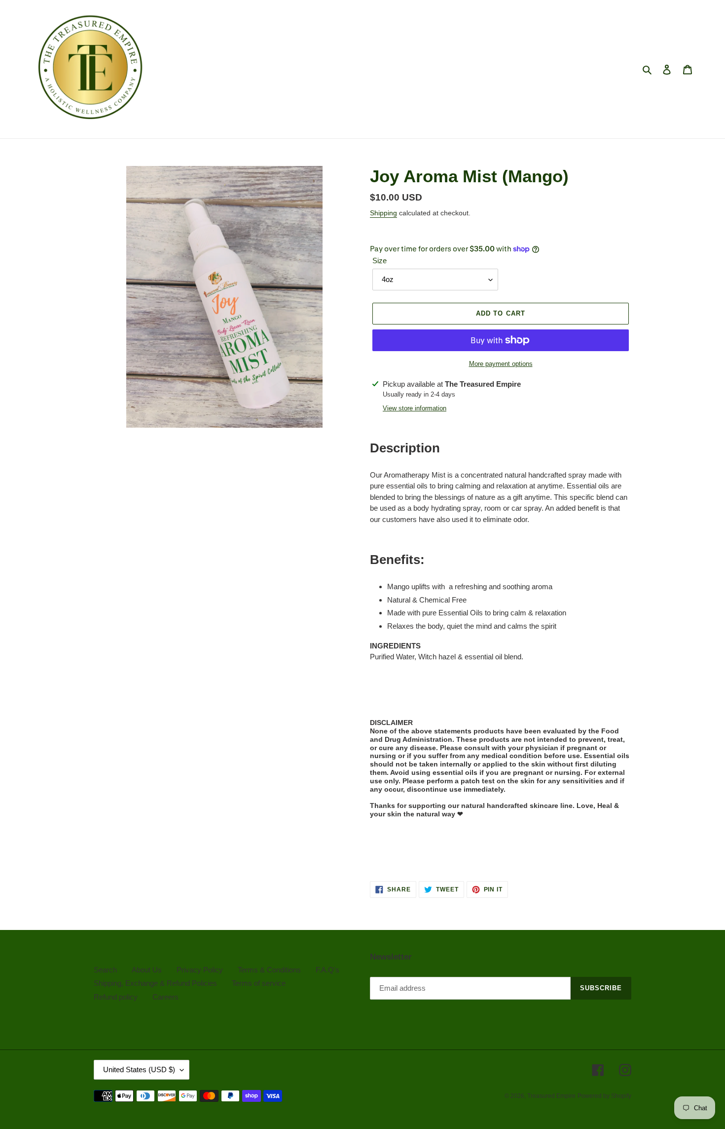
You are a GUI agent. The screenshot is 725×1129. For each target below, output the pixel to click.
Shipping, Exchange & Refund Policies (155, 983)
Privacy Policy (200, 970)
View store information (414, 408)
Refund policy (116, 997)
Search (105, 970)
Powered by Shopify (604, 1095)
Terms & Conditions (269, 970)
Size (379, 260)
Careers (165, 997)
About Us (147, 970)
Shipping (383, 213)
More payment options (501, 363)
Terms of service (259, 983)
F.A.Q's (327, 970)
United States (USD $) (139, 1069)
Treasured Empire (551, 1095)
